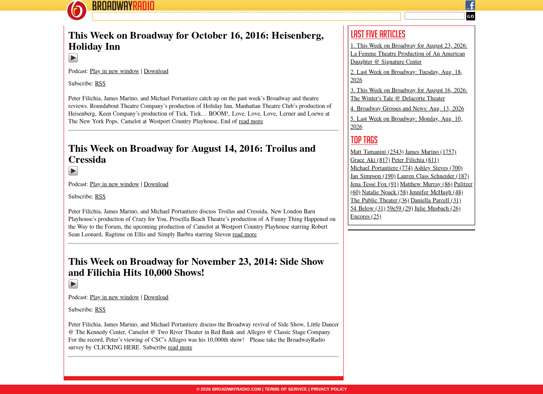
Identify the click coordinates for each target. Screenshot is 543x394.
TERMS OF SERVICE (286, 389)
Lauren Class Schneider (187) (433, 176)
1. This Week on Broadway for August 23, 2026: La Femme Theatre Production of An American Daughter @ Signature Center (408, 53)
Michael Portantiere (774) (381, 168)
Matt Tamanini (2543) (377, 151)
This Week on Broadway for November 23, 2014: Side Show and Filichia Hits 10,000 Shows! (196, 266)
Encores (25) (365, 216)
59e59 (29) (400, 208)
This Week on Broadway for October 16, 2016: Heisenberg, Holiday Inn (196, 40)
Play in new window (114, 71)
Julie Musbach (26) (437, 208)
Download (156, 71)
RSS (100, 83)
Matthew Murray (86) (426, 184)
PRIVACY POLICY (329, 389)
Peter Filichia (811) (415, 160)
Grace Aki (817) (370, 160)
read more (251, 121)
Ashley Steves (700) (438, 168)
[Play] (73, 61)
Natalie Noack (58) (385, 192)
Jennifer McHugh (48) (436, 192)
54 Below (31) (368, 208)
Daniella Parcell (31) (436, 200)
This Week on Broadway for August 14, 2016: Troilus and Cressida (192, 153)
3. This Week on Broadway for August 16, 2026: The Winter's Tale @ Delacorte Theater (408, 94)
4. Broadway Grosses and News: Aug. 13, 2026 (407, 108)
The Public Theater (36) (379, 200)
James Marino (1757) (430, 151)
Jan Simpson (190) (373, 176)
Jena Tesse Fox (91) (374, 184)
